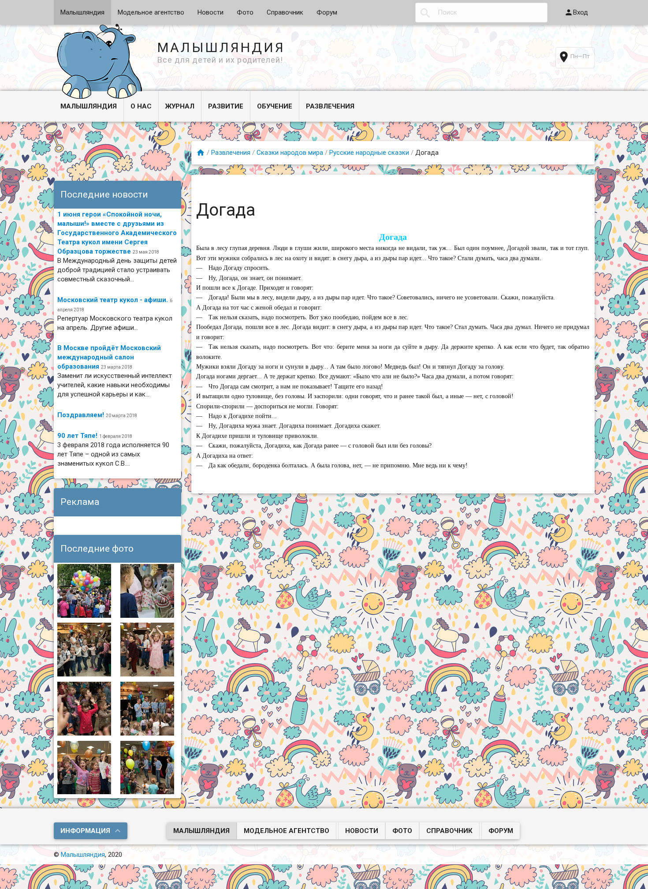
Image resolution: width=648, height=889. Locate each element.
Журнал (179, 106)
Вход (580, 12)
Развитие (225, 106)
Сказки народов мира (290, 153)
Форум (327, 12)
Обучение (274, 106)
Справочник (285, 12)
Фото (245, 12)
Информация (85, 831)
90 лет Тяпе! (77, 436)
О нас (141, 106)
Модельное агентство (151, 12)
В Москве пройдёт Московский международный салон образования (109, 357)
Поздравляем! (80, 415)
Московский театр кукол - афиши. (112, 300)
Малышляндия (82, 12)
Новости (210, 12)
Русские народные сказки (369, 153)
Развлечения (330, 106)
